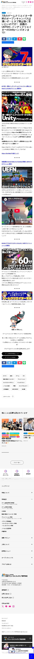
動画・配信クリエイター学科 (9, 514)
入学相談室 (5, 389)
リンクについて (5, 623)
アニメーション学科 (7, 517)
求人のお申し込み (7, 597)
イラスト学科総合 (6, 521)
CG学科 (4, 511)
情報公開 (4, 620)
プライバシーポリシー (6, 628)
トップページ (5, 486)
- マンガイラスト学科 (7, 525)
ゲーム (4, 12)
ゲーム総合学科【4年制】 (8, 503)
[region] (17, 435)
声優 (14, 386)
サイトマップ (4, 618)
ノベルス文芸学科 (6, 528)
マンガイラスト (21, 382)
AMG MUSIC (15, 389)
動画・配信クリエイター (8, 379)
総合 (11, 376)
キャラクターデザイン (8, 382)
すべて (4, 376)
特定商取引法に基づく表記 (7, 625)
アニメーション (21, 379)
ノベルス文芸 (6, 386)
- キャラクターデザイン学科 (9, 523)
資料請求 (4, 590)
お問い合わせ (5, 594)
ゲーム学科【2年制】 (7, 507)
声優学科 (4, 531)
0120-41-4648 (7, 583)
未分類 (23, 389)
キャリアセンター (23, 386)
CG (23, 376)
